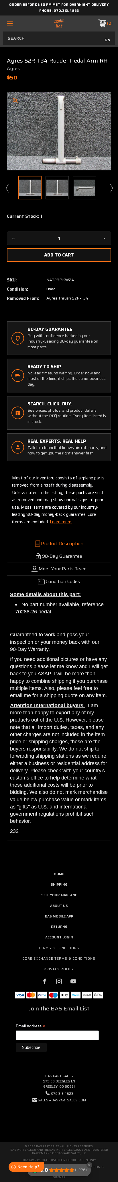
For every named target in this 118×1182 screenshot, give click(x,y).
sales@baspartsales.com (62, 1100)
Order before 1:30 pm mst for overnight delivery (59, 4)
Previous (7, 188)
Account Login (59, 937)
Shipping (59, 884)
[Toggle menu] (17, 23)
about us (59, 905)
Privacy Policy (59, 969)
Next (111, 188)
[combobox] (59, 38)
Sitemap (59, 1177)
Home (59, 873)
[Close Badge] (89, 1165)
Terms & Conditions (58, 947)
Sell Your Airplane (59, 895)
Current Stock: (24, 216)
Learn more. (61, 521)
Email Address (30, 1026)
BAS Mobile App (59, 916)
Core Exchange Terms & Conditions (58, 958)
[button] (59, 1117)
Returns (59, 926)
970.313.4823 (66, 10)
